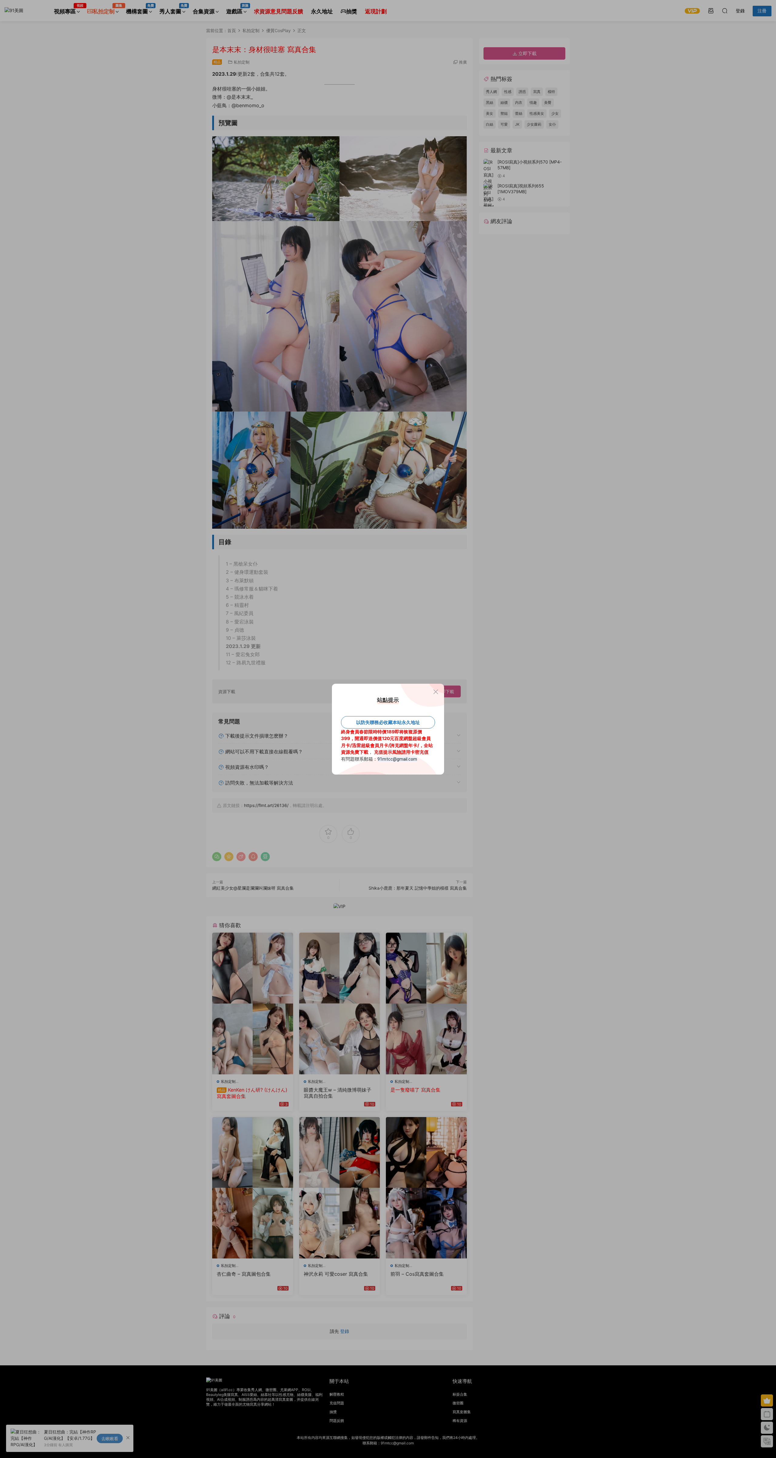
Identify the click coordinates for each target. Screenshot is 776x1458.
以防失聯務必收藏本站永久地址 (388, 722)
